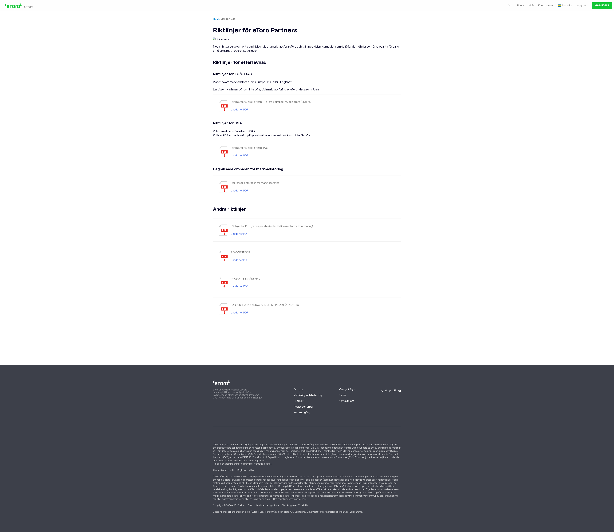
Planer (520, 5)
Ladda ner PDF (239, 109)
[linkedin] (390, 390)
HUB (531, 5)
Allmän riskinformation (224, 470)
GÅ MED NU (602, 5)
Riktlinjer (298, 401)
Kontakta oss (546, 5)
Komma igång (302, 412)
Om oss (298, 389)
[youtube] (399, 390)
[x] (381, 390)
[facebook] (386, 390)
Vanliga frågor (347, 389)
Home (216, 19)
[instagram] (395, 390)
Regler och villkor (303, 406)
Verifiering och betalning (308, 395)
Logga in (581, 5)
